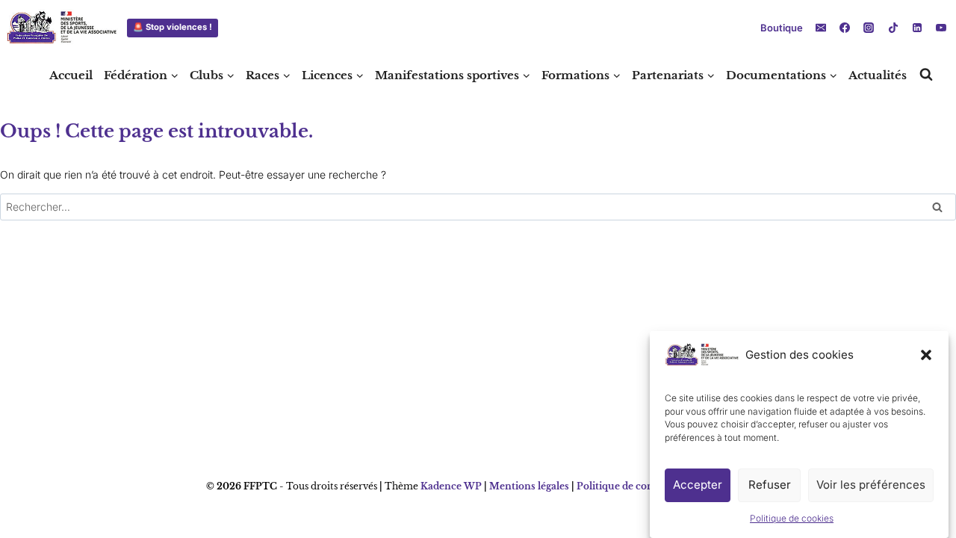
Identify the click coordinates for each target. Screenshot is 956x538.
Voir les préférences (870, 485)
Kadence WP (451, 486)
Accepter (697, 485)
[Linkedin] (917, 27)
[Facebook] (844, 27)
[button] (926, 354)
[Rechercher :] (478, 206)
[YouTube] (941, 27)
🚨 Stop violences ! (172, 27)
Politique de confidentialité (640, 486)
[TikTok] (893, 27)
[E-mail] (820, 27)
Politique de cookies (792, 519)
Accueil (71, 75)
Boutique (781, 28)
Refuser (769, 485)
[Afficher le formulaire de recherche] (926, 74)
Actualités (877, 75)
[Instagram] (868, 27)
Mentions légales (529, 486)
